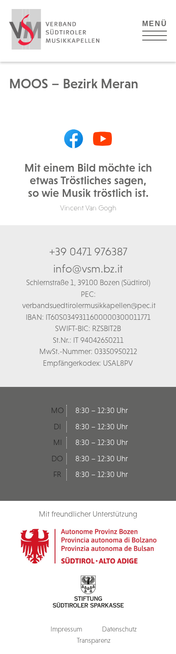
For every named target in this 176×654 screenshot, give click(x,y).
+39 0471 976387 (88, 251)
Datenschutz (119, 629)
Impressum (66, 629)
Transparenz (94, 640)
